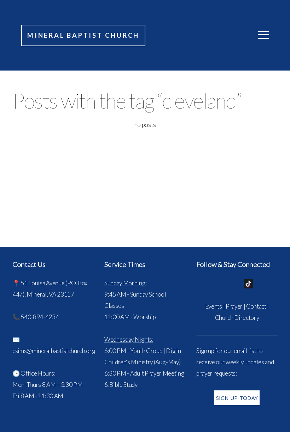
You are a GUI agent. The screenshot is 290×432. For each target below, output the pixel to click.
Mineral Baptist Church (83, 35)
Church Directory (237, 317)
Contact (256, 306)
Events (213, 306)
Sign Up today (237, 397)
